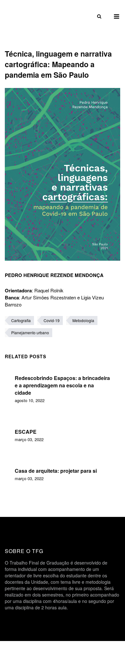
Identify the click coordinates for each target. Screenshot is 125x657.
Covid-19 (52, 320)
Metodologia (83, 320)
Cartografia (21, 320)
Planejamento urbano (30, 332)
